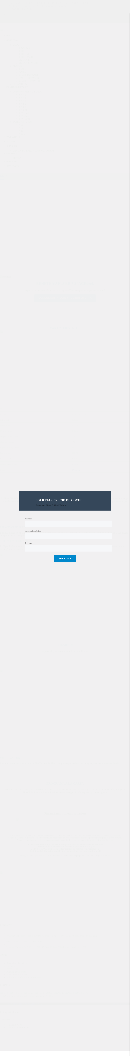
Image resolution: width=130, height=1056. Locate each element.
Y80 (21, 130)
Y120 (22, 133)
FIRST (22, 50)
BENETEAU (12, 40)
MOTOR (17, 65)
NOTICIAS (11, 161)
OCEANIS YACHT (28, 62)
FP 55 (22, 106)
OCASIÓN (11, 146)
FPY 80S (24, 115)
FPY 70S (24, 112)
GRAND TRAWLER (29, 80)
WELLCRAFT (13, 136)
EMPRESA (11, 153)
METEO (17, 158)
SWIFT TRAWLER (29, 77)
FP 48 (22, 100)
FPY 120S (24, 118)
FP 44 (22, 97)
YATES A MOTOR (22, 121)
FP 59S (23, 109)
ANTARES (24, 71)
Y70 (21, 127)
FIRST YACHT (27, 56)
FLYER (22, 68)
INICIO (9, 35)
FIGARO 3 (24, 47)
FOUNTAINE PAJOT (17, 87)
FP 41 (22, 94)
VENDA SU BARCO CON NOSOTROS (33, 150)
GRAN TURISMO (28, 74)
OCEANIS (24, 59)
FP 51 (22, 103)
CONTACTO (13, 166)
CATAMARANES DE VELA (27, 91)
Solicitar (65, 558)
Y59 (21, 124)
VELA (16, 44)
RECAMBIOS (20, 84)
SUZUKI (10, 141)
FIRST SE (24, 53)
